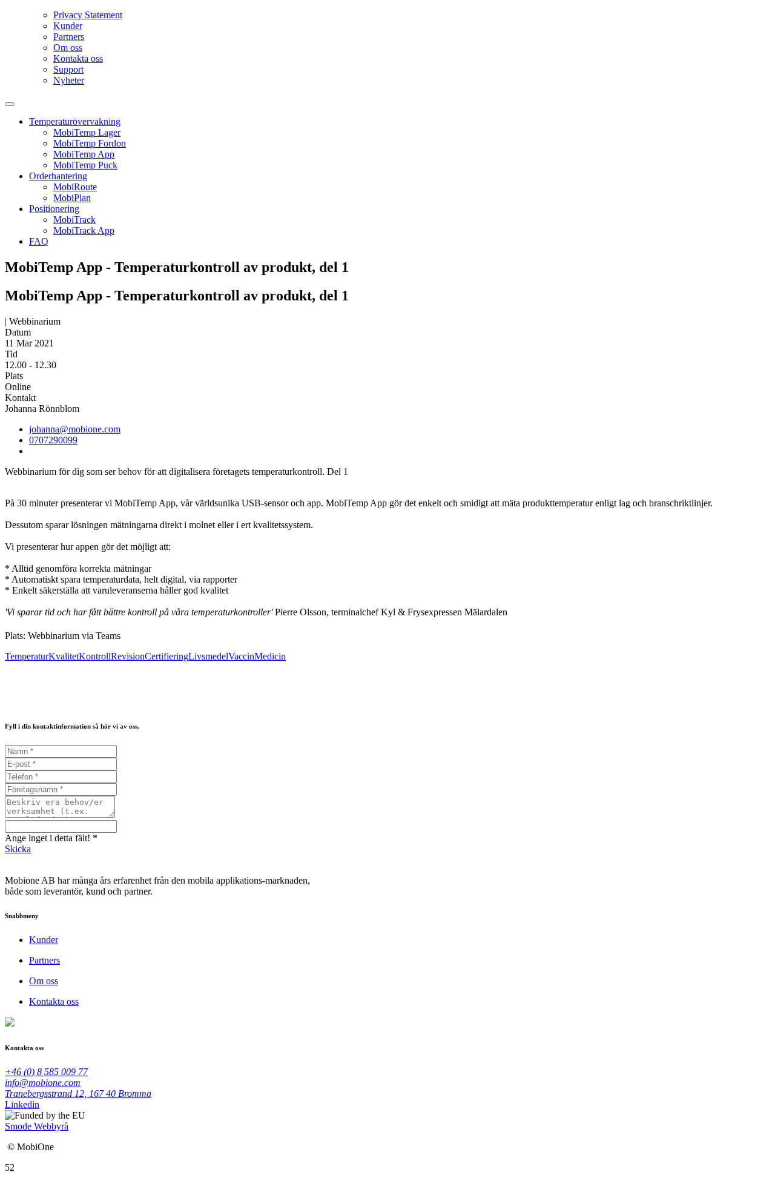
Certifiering (166, 656)
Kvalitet (63, 656)
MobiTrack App (83, 230)
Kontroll (95, 656)
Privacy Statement (87, 15)
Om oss (67, 47)
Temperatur (26, 656)
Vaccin (241, 656)
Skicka (18, 849)
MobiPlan (72, 198)
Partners (68, 36)
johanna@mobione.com (74, 429)
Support (68, 69)
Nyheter (68, 80)
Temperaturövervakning (74, 121)
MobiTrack (74, 219)
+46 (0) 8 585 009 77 (46, 1072)
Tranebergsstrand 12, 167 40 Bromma (78, 1093)
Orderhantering (58, 176)
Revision (128, 656)
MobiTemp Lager (86, 132)
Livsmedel (208, 656)
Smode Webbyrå (36, 1126)
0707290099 (53, 440)
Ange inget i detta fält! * (51, 838)
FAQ (38, 241)
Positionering (54, 209)
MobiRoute (75, 187)
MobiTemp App (83, 154)
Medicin (270, 656)
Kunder (67, 26)
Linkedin (22, 1104)
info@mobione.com (43, 1082)
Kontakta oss (78, 58)
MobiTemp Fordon (89, 143)
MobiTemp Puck (85, 165)
